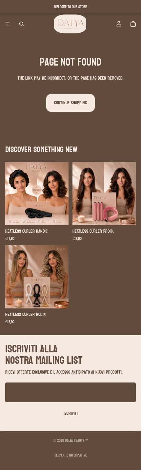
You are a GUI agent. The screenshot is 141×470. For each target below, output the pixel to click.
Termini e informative (70, 455)
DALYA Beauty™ (76, 440)
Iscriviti (71, 413)
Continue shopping (70, 103)
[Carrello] (133, 24)
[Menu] (7, 23)
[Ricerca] (21, 24)
